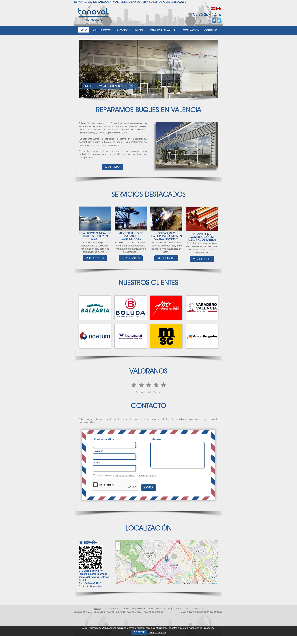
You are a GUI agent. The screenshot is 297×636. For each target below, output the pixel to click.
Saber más (112, 166)
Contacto (210, 30)
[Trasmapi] (131, 336)
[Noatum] (95, 336)
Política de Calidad (153, 612)
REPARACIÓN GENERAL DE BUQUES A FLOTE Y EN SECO (95, 236)
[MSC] (166, 336)
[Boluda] (131, 307)
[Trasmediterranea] (166, 307)
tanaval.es (79, 612)
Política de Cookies (147, 476)
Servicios (122, 30)
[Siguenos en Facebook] (214, 20)
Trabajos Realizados (162, 30)
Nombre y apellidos (104, 439)
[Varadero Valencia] (202, 307)
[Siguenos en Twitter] (219, 20)
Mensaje (156, 439)
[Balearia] (95, 307)
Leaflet (214, 583)
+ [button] (118, 543)
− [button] (118, 547)
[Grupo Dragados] (202, 336)
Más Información (157, 633)
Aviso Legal (99, 612)
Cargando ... (166, 562)
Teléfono (98, 451)
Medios (139, 30)
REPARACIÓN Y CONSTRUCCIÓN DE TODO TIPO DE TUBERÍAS (202, 237)
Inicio (83, 30)
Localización (190, 30)
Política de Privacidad (125, 476)
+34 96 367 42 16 (92, 583)
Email (97, 463)
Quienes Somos (102, 30)
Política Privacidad (116, 612)
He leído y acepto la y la (126, 476)
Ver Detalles (95, 258)
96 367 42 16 (209, 15)
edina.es (217, 612)
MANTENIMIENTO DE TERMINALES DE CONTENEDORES (130, 236)
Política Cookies (134, 612)
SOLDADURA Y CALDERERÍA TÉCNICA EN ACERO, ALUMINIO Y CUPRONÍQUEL (166, 237)
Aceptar (139, 632)
